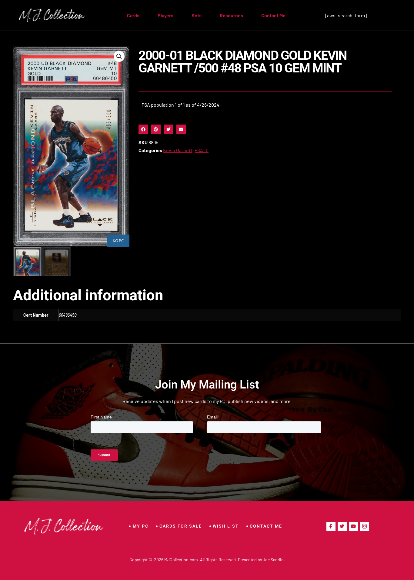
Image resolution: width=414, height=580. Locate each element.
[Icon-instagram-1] (364, 526)
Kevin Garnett (177, 150)
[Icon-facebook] (331, 526)
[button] (119, 56)
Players (165, 15)
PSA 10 (202, 150)
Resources (231, 15)
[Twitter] (342, 526)
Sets (197, 15)
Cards (133, 15)
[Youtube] (353, 526)
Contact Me (273, 15)
